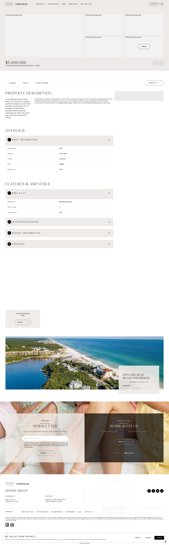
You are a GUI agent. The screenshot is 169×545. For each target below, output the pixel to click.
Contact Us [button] (88, 511)
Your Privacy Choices (84, 543)
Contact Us (153, 4)
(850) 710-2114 (129, 453)
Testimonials (70, 511)
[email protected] (123, 431)
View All (144, 46)
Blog (80, 511)
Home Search (73, 4)
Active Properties (42, 511)
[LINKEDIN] (162, 491)
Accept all (159, 537)
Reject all (137, 537)
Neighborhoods (53, 4)
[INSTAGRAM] (153, 491)
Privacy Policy (29, 447)
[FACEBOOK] (149, 491)
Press (64, 4)
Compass (53, 517)
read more (126, 385)
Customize (148, 537)
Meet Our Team (86, 4)
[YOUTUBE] (157, 491)
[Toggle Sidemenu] (162, 4)
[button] (154, 83)
